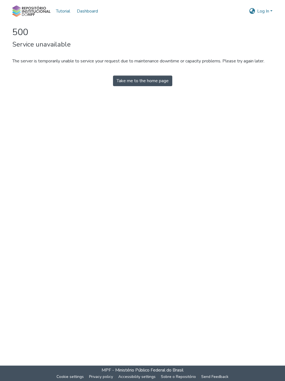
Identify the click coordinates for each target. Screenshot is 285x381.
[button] (31, 11)
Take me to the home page (143, 81)
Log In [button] (263, 11)
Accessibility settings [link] (137, 376)
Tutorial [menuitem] (63, 11)
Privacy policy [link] (101, 376)
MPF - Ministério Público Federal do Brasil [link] (142, 370)
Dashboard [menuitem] (87, 11)
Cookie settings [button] (70, 376)
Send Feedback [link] (215, 376)
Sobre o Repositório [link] (178, 376)
